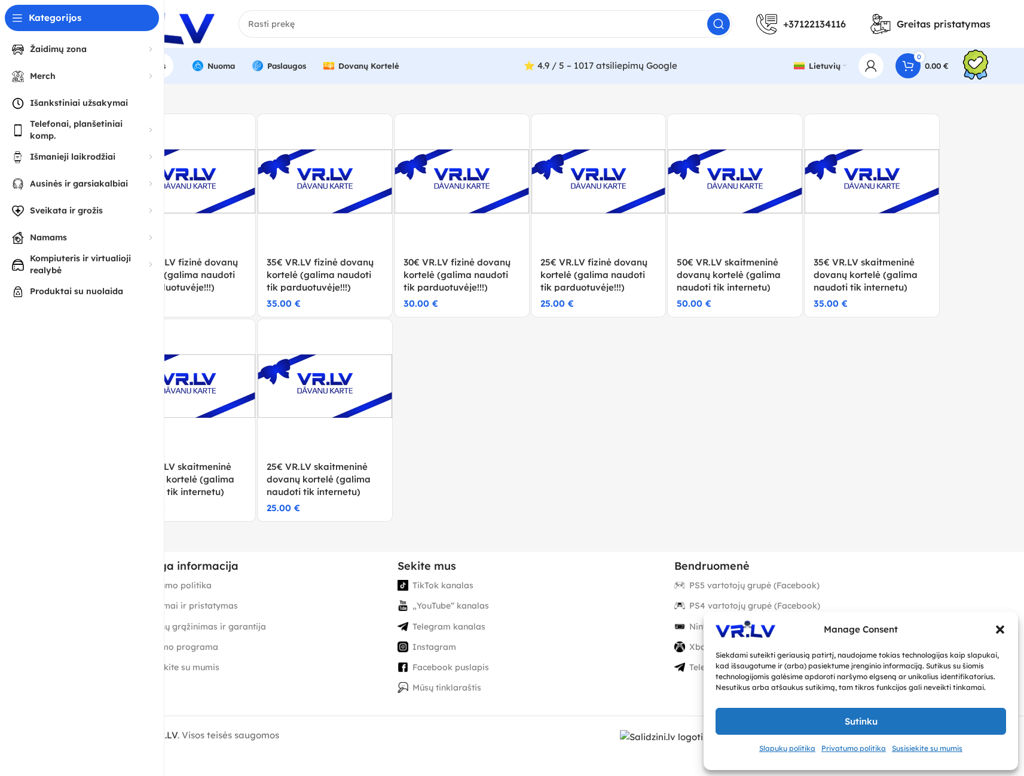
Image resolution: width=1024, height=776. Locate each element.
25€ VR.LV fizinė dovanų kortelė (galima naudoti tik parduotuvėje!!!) (593, 274)
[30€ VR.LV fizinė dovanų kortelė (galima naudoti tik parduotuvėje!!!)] (462, 181)
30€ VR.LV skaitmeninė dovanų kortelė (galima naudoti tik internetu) (182, 479)
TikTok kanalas (442, 585)
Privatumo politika (853, 748)
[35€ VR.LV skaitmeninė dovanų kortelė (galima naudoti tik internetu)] (872, 181)
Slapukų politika (787, 748)
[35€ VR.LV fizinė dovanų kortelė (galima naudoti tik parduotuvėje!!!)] (325, 181)
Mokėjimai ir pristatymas (187, 605)
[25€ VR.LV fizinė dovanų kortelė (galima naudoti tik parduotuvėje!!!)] (598, 181)
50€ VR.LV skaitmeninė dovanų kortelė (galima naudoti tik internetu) (729, 274)
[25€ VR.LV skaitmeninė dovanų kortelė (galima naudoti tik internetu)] (325, 386)
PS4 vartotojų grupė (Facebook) (754, 605)
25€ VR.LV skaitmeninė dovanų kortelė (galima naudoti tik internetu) (319, 479)
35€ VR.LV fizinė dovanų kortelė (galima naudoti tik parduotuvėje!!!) (320, 274)
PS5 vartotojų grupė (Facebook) (754, 585)
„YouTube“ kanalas (450, 605)
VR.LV (165, 735)
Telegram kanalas (448, 626)
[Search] (718, 24)
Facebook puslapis (450, 667)
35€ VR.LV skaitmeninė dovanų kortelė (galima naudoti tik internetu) (866, 274)
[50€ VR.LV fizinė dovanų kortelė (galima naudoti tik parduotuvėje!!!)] (188, 181)
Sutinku (861, 721)
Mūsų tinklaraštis (446, 687)
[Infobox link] (976, 66)
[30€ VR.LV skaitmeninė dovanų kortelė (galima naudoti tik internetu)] (188, 386)
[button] (1000, 630)
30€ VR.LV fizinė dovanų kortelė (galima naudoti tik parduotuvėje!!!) (457, 274)
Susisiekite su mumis (927, 748)
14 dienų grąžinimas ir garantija (201, 626)
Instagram (434, 646)
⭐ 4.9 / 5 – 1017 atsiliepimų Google (600, 65)
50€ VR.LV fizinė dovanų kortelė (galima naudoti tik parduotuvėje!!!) (184, 274)
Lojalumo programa (177, 646)
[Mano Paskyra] (870, 66)
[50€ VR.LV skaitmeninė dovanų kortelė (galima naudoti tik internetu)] (735, 181)
